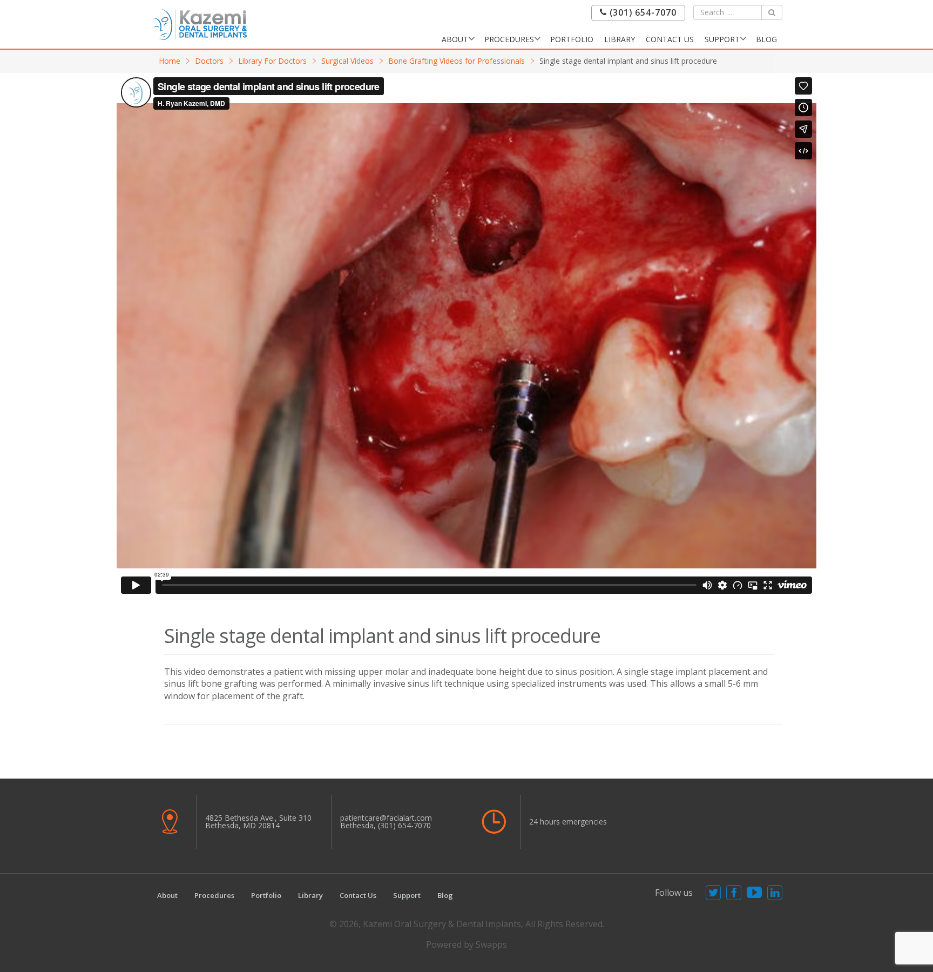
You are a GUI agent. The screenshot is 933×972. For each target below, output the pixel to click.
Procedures (509, 39)
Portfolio (571, 39)
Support (722, 39)
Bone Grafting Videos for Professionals (456, 61)
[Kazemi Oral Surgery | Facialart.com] (200, 23)
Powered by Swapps (466, 944)
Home (169, 61)
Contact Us (670, 39)
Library (619, 39)
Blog (766, 39)
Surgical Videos (347, 61)
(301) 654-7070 (642, 12)
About (455, 39)
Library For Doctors (272, 61)
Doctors (209, 61)
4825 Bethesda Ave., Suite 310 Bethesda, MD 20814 (258, 821)
